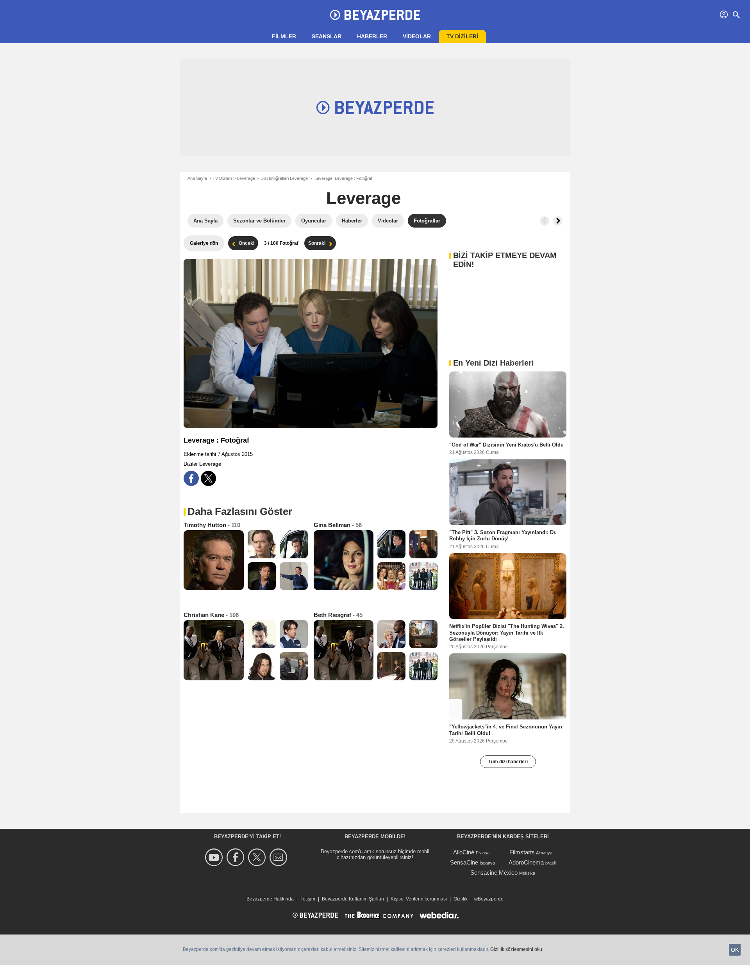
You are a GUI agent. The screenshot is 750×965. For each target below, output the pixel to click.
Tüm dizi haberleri (508, 761)
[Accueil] (375, 15)
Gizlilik (461, 899)
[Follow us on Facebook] (236, 857)
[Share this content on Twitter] (208, 478)
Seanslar (326, 36)
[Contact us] (279, 857)
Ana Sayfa (197, 178)
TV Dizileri (222, 178)
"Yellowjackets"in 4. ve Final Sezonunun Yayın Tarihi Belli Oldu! (505, 730)
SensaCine (464, 862)
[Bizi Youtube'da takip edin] (215, 857)
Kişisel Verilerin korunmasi (419, 899)
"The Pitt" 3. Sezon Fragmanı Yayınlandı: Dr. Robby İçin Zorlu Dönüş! (503, 535)
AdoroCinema (526, 862)
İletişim (307, 899)
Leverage (246, 178)
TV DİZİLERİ (462, 36)
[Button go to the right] (557, 221)
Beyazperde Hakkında (270, 899)
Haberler (372, 36)
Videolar (417, 36)
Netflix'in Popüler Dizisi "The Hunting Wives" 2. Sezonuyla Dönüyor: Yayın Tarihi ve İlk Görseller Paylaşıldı (506, 632)
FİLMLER (284, 36)
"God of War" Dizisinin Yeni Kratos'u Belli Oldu (506, 445)
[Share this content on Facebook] (191, 478)
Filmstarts (522, 852)
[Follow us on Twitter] (258, 857)
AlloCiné (463, 852)
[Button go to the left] (544, 221)
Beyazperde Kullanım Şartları (353, 899)
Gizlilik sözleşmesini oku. (516, 949)
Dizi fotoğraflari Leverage (284, 178)
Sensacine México (494, 872)
